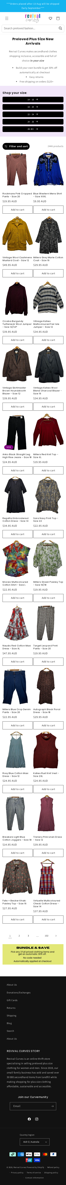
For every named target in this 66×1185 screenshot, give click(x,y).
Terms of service (34, 1172)
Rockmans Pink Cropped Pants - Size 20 (17, 195)
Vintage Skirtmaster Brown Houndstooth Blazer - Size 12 (14, 390)
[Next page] (56, 936)
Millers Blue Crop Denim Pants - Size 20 (17, 711)
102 (47, 935)
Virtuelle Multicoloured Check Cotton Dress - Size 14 (46, 903)
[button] (6, 18)
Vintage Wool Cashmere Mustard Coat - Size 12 (17, 259)
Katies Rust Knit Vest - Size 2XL (46, 775)
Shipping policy (51, 1172)
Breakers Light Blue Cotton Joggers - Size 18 (17, 838)
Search (10, 1030)
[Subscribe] (52, 1106)
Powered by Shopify (35, 1167)
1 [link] (10, 935)
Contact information (34, 1177)
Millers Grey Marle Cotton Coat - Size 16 (48, 259)
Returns (11, 1007)
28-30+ (31, 129)
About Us (12, 984)
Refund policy (53, 1167)
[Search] (60, 28)
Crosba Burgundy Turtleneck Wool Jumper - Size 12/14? (17, 324)
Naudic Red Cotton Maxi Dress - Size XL (17, 647)
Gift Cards (12, 1000)
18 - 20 (31, 106)
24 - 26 (31, 121)
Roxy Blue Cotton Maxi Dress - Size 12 (15, 775)
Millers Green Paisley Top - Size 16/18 (48, 583)
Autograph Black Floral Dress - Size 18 (46, 711)
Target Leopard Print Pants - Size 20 (45, 647)
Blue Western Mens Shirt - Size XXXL (47, 195)
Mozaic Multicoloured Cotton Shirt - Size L (15, 583)
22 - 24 (31, 114)
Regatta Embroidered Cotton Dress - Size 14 (15, 520)
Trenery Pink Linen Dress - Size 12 (47, 838)
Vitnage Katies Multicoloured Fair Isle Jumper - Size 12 (46, 324)
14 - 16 (31, 99)
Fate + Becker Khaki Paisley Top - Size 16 (15, 902)
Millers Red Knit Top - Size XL (45, 456)
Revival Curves (20, 1167)
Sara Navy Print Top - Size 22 (45, 520)
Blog (9, 1023)
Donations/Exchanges (18, 992)
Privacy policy (17, 1172)
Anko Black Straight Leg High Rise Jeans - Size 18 (17, 456)
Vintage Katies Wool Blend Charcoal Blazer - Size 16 (47, 390)
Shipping (11, 1015)
